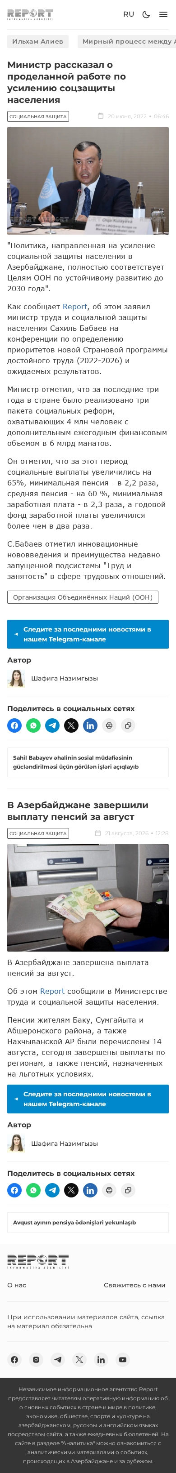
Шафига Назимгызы (64, 678)
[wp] (33, 725)
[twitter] (71, 725)
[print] (109, 725)
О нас (16, 1285)
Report (75, 306)
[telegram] (52, 725)
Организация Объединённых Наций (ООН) (83, 597)
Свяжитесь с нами (135, 1285)
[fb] (14, 725)
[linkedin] (90, 725)
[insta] (36, 1360)
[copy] (128, 725)
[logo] (30, 14)
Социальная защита (38, 117)
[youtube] (123, 1360)
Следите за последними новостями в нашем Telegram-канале (87, 634)
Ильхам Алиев (38, 41)
